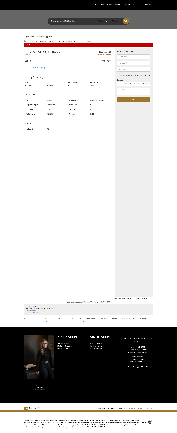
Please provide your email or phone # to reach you (134, 75)
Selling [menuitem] (128, 5)
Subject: (120, 80)
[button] (129, 367)
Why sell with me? (96, 343)
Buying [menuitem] (117, 5)
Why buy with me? (63, 343)
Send (133, 99)
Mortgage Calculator (64, 346)
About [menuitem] (146, 5)
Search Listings (63, 349)
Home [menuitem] (95, 5)
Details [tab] (27, 67)
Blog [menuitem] (139, 5)
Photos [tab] (36, 67)
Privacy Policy (126, 408)
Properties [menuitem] (105, 5)
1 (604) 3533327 (31, 310)
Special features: (33, 123)
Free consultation (96, 349)
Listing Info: (31, 94)
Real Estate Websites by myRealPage (142, 408)
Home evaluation (96, 346)
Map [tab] (43, 67)
